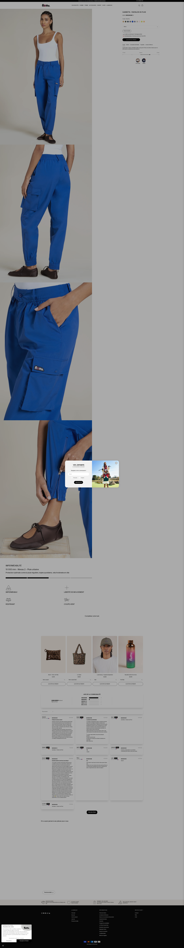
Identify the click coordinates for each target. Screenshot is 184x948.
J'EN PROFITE (78, 482)
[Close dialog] (116, 463)
